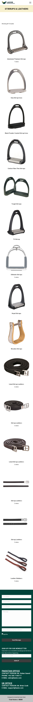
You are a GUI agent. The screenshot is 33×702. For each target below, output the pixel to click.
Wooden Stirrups (16, 349)
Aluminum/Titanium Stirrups (16, 59)
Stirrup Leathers (16, 423)
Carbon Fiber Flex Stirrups (16, 168)
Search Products (25, 2)
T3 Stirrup (16, 239)
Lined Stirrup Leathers (16, 384)
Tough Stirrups (16, 204)
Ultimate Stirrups (16, 274)
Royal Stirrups (16, 313)
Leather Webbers (16, 578)
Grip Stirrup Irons (16, 98)
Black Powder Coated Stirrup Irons (16, 133)
